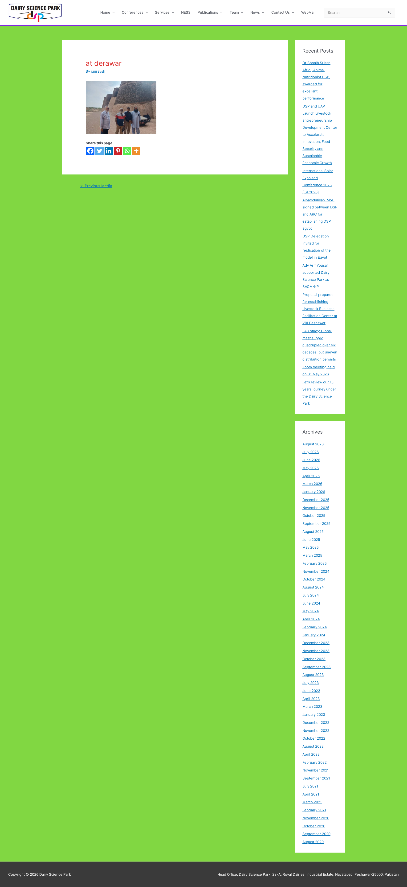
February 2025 (314, 563)
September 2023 (316, 667)
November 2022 (315, 730)
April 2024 (311, 619)
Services (162, 12)
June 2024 (311, 603)
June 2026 (311, 460)
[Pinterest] (118, 151)
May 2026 (310, 468)
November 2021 (315, 770)
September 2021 (316, 778)
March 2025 (312, 555)
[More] (136, 151)
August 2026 (313, 444)
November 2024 (316, 571)
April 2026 (311, 476)
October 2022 (313, 738)
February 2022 (314, 762)
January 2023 (313, 714)
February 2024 (314, 627)
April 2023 (311, 698)
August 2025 (313, 531)
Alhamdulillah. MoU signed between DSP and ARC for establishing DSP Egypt (320, 214)
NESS (186, 12)
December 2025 (315, 499)
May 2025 (310, 547)
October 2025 (313, 515)
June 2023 (311, 690)
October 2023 (314, 659)
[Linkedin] (109, 151)
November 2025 (315, 508)
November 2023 (316, 651)
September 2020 (316, 834)
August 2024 (313, 587)
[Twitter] (99, 151)
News (255, 12)
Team (234, 12)
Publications (208, 12)
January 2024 (313, 635)
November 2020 (315, 818)
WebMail (308, 12)
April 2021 (310, 794)
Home (105, 12)
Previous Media (96, 186)
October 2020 (313, 826)
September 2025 (316, 523)
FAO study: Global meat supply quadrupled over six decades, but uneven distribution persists (319, 345)
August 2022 (313, 746)
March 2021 (312, 802)
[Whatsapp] (127, 151)
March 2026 (312, 483)
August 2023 (313, 674)
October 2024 (314, 579)
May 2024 (310, 611)
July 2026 (310, 452)
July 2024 (310, 595)
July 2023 (310, 682)
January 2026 (313, 491)
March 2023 (312, 706)
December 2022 (315, 722)
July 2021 (310, 786)
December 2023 (316, 643)
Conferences (132, 12)
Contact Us (280, 12)
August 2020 (313, 842)
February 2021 (314, 810)
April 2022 (311, 754)
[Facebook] (90, 151)
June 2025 (311, 539)
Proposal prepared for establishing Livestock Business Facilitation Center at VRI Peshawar (319, 308)
